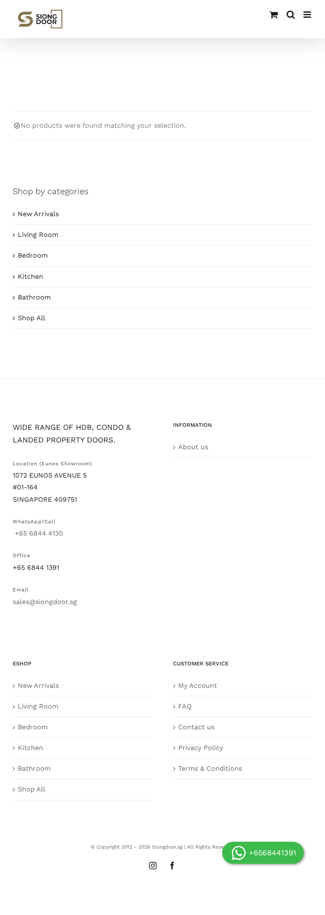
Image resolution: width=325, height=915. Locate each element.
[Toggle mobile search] (290, 14)
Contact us (196, 727)
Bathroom (34, 297)
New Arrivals (38, 214)
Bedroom (33, 255)
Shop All (31, 318)
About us (193, 447)
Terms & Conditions (210, 768)
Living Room (38, 235)
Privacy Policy (200, 748)
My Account (197, 685)
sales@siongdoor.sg (45, 602)
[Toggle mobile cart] (274, 14)
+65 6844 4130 (38, 533)
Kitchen (30, 276)
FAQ (185, 706)
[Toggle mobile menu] (307, 14)
